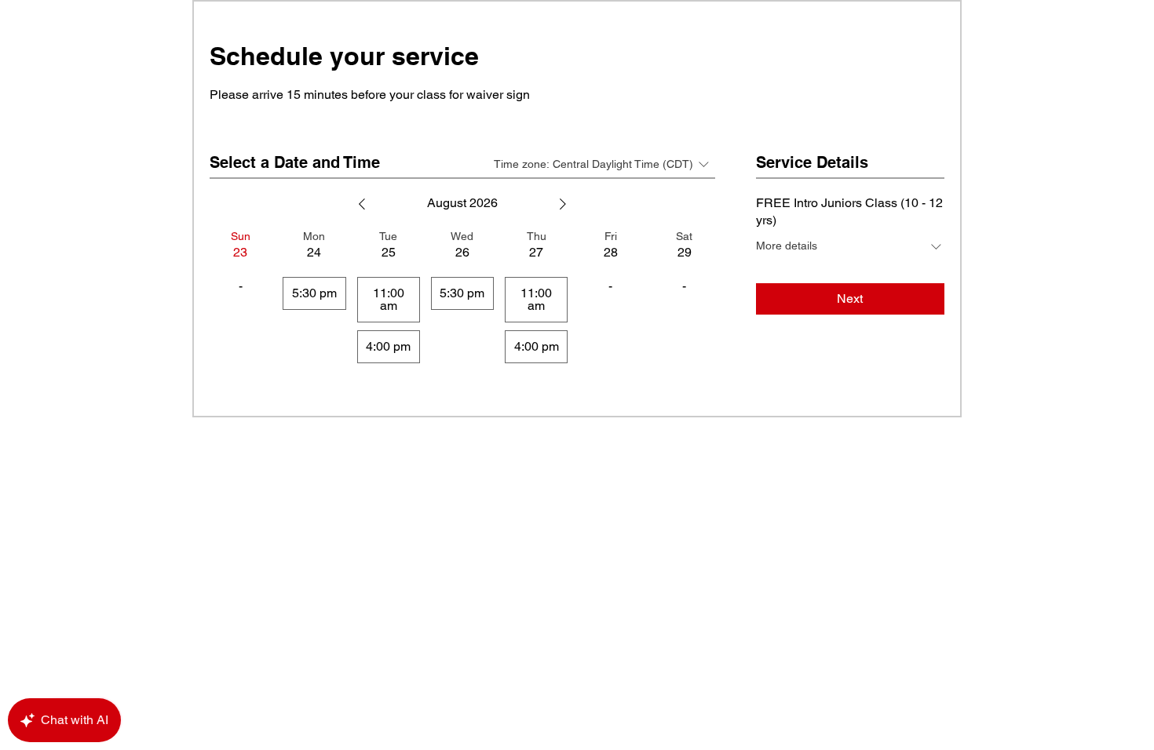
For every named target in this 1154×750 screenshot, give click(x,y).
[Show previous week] (361, 204)
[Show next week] (562, 204)
